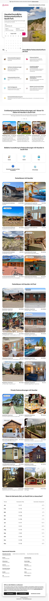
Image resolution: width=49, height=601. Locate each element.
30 (20, 48)
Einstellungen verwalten (35, 593)
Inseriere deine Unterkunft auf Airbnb (37, 5)
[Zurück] (22, 119)
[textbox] (9, 30)
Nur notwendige (23, 593)
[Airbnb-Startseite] (5, 5)
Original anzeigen (35, 1)
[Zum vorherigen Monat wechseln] (6, 33)
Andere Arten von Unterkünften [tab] (19, 553)
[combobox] (15, 26)
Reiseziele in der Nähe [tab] (6, 553)
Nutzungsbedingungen (27, 599)
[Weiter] (26, 119)
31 (6, 50)
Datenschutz (19, 599)
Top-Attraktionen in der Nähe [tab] (32, 553)
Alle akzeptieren (10, 593)
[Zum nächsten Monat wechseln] (20, 33)
